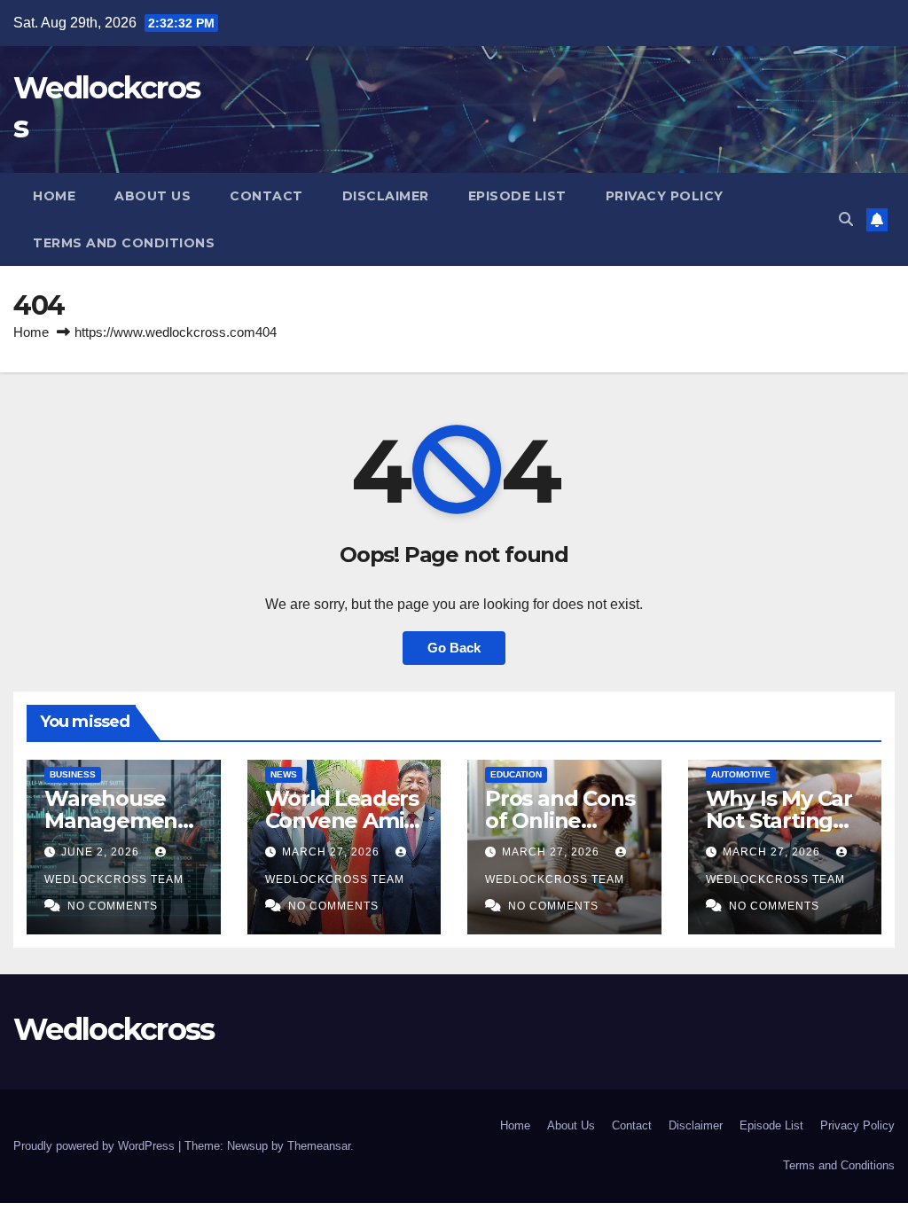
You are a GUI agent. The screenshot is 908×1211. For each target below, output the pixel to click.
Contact (266, 196)
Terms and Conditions (124, 243)
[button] (846, 219)
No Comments (112, 906)
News (283, 774)
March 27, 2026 (332, 852)
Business (73, 774)
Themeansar (318, 1145)
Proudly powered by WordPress (95, 1145)
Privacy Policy (665, 196)
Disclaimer (385, 196)
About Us (152, 196)
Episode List (517, 196)
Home (54, 196)
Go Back (454, 647)
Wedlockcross (114, 1029)
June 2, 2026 (102, 852)
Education (516, 774)
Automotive (741, 774)
